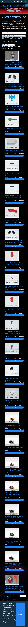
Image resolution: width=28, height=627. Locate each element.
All (4, 46)
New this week (12, 46)
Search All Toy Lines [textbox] (8, 35)
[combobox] (14, 36)
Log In (24, 1)
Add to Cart (14, 68)
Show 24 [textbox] (23, 596)
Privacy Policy (9, 625)
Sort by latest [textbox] (5, 44)
